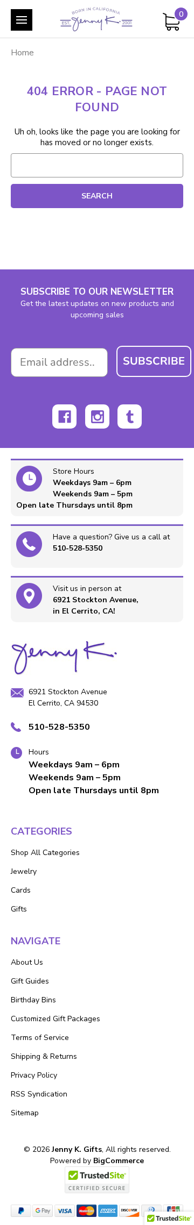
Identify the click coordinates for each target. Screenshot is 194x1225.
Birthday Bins (33, 1000)
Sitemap (25, 1113)
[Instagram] (97, 416)
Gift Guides (30, 981)
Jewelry (24, 871)
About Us (27, 962)
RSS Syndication (39, 1094)
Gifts (19, 909)
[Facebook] (64, 416)
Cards (21, 890)
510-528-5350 (77, 548)
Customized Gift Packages (55, 1019)
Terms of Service (40, 1037)
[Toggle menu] (21, 20)
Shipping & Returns (44, 1056)
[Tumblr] (129, 416)
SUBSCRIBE (154, 361)
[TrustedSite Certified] (97, 1179)
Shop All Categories (45, 852)
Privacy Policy (34, 1075)
